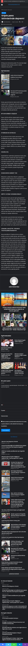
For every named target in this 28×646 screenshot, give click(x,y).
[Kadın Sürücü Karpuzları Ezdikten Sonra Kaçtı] (5, 81)
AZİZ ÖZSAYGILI (7, 21)
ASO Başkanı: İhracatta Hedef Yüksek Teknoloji (19, 372)
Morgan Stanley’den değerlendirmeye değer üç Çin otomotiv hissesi (6, 356)
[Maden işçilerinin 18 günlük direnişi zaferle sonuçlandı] (6, 516)
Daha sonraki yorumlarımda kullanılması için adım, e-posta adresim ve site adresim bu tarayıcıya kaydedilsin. (14, 424)
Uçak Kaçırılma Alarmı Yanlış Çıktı (11, 520)
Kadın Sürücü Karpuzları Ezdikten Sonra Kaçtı (17, 478)
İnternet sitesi (4, 416)
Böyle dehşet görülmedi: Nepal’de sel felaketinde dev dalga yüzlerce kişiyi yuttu (13, 568)
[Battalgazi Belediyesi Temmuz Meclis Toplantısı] (6, 473)
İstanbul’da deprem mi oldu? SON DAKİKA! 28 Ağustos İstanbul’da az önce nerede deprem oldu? (18, 464)
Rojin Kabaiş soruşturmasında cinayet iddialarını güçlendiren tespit (12, 562)
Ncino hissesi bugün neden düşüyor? (20, 340)
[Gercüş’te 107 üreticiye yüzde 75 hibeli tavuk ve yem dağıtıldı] (5, 93)
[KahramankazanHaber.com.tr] (14, 4)
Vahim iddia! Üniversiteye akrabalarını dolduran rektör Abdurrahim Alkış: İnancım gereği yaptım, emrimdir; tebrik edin (18, 503)
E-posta (3, 410)
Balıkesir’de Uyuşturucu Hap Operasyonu (13, 537)
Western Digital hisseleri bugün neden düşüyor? (21, 355)
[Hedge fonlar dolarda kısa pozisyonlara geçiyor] (7, 365)
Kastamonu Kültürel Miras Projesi (6, 348)
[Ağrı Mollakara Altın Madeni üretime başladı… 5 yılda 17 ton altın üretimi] (6, 526)
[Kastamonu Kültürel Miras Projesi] (7, 342)
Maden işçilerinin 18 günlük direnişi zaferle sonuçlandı (18, 514)
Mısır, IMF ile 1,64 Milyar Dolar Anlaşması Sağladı (17, 493)
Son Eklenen (14, 436)
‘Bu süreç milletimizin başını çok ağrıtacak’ (13, 510)
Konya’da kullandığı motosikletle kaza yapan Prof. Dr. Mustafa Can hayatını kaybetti (14, 446)
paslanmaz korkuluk (14, 573)
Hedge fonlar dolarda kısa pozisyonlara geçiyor (7, 372)
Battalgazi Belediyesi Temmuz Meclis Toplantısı (18, 471)
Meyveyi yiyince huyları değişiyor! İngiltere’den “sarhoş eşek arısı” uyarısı (12, 457)
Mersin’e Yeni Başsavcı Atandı (10, 441)
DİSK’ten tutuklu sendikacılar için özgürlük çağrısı (15, 1)
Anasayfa (4, 9)
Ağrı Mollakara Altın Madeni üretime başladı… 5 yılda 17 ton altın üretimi (18, 526)
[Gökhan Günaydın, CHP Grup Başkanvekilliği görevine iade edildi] (6, 543)
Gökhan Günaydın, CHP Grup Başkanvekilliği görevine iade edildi (17, 543)
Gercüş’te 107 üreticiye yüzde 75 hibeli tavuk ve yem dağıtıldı (19, 93)
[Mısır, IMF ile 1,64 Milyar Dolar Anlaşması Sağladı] (6, 495)
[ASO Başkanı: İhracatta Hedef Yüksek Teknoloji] (21, 365)
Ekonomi (10, 9)
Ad (2, 404)
